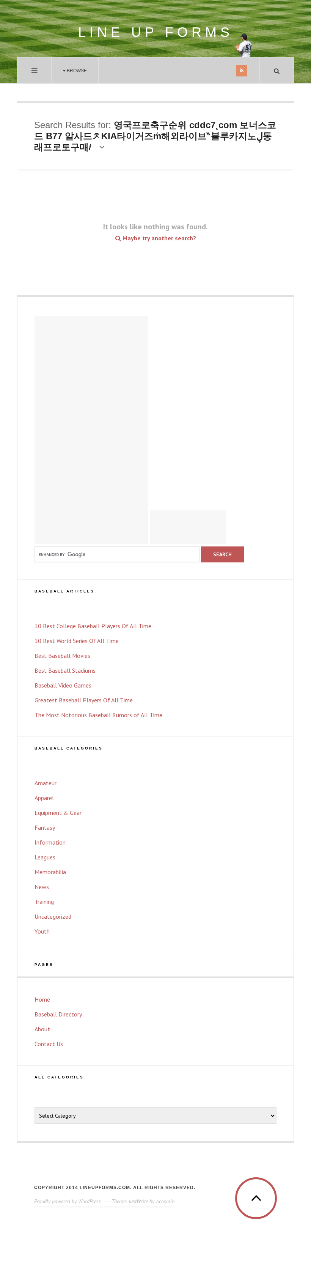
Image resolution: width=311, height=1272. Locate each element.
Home (42, 999)
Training (44, 901)
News (42, 887)
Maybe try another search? (158, 238)
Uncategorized (53, 916)
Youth (42, 931)
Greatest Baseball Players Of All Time (84, 700)
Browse (76, 70)
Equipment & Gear (58, 812)
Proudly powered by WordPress (67, 1201)
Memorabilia (50, 872)
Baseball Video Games (63, 685)
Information (50, 842)
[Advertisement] (91, 430)
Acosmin (165, 1201)
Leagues (45, 857)
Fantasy (45, 827)
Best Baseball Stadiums (65, 670)
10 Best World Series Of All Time (77, 641)
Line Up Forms (155, 32)
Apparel (44, 798)
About (42, 1029)
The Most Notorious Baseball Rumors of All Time (98, 715)
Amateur (46, 783)
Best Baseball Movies (62, 655)
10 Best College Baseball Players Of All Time (93, 626)
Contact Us (49, 1044)
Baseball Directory (58, 1014)
